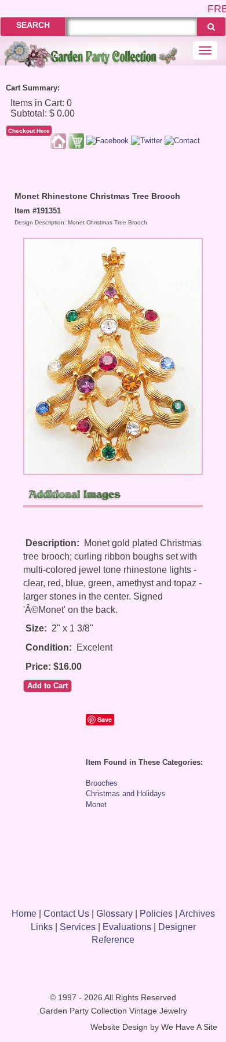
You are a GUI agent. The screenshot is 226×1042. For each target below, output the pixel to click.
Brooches (102, 783)
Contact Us (66, 913)
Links (42, 927)
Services (78, 927)
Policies (156, 913)
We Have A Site (189, 1027)
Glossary (114, 913)
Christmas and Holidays (126, 793)
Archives (197, 913)
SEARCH (33, 25)
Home (24, 913)
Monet (96, 804)
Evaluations (127, 927)
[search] (211, 26)
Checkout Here (29, 131)
